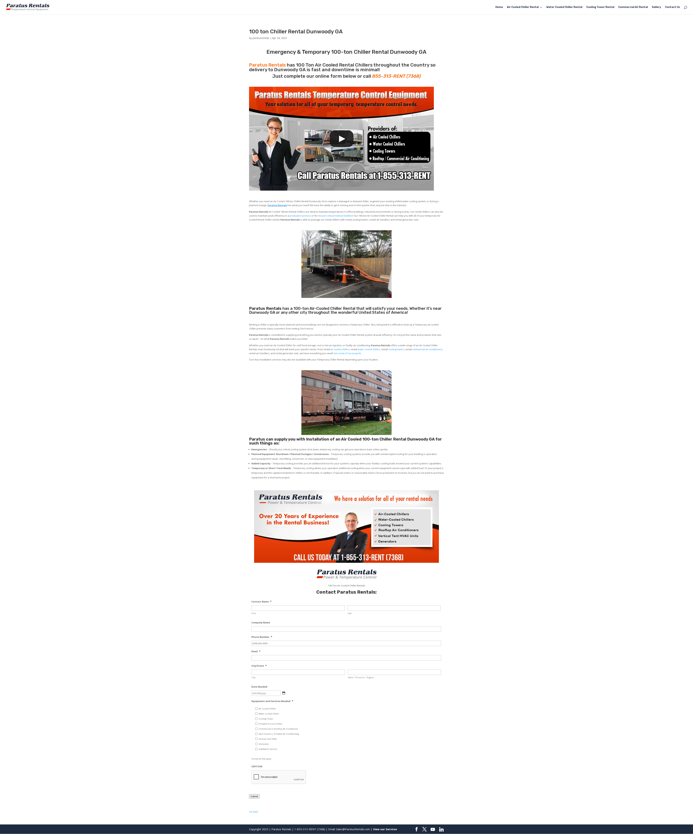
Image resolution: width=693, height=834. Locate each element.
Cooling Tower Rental (600, 7)
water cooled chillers (369, 349)
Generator (264, 744)
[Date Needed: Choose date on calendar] (284, 693)
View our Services (385, 829)
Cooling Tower (266, 718)
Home (499, 7)
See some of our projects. (348, 353)
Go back (253, 811)
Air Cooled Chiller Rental (523, 7)
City (254, 677)
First (254, 613)
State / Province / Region (361, 677)
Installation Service (268, 749)
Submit (254, 796)
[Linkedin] (441, 829)
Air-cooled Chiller (267, 708)
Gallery (656, 7)
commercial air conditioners (427, 349)
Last (350, 613)
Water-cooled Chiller (269, 713)
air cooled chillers (340, 349)
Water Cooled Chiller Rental (564, 7)
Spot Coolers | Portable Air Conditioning (279, 733)
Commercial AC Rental (633, 7)
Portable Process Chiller (270, 723)
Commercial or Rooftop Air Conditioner (278, 728)
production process (300, 215)
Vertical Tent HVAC (268, 739)
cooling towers (396, 349)
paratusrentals (260, 38)
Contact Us (672, 7)
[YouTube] (432, 829)
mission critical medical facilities (335, 215)
